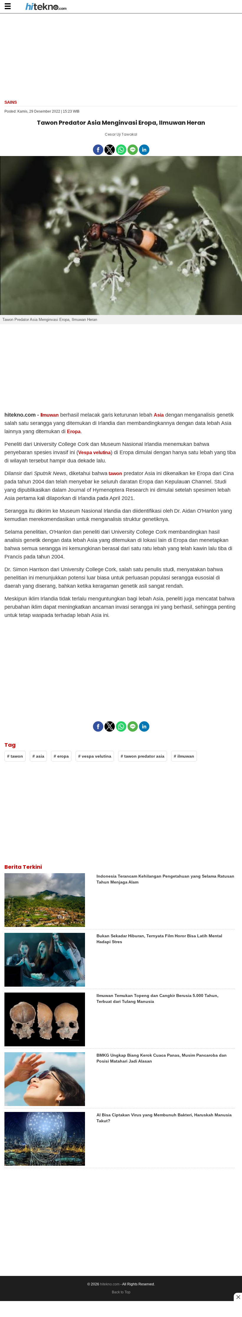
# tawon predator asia (142, 756)
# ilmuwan (184, 756)
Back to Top (121, 1292)
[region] (121, 56)
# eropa (61, 756)
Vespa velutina (94, 452)
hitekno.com (110, 1284)
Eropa (74, 431)
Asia (159, 415)
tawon (115, 473)
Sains (10, 102)
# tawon (15, 756)
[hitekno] (45, 7)
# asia (38, 756)
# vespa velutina (94, 756)
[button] (7, 6)
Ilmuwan (49, 415)
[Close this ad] (238, 1297)
